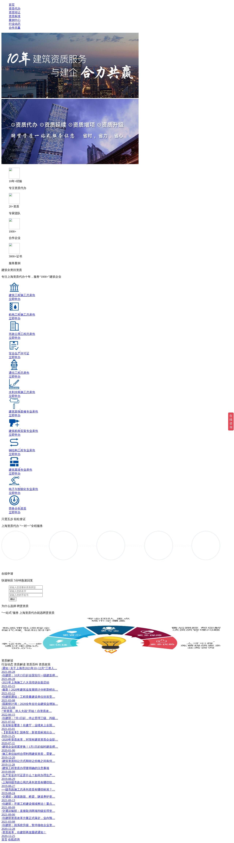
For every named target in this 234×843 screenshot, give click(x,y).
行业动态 (14, 23)
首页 (12, 4)
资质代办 (14, 8)
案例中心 (14, 20)
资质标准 (14, 16)
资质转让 (14, 12)
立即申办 (14, 299)
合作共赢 (14, 27)
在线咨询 (14, 839)
